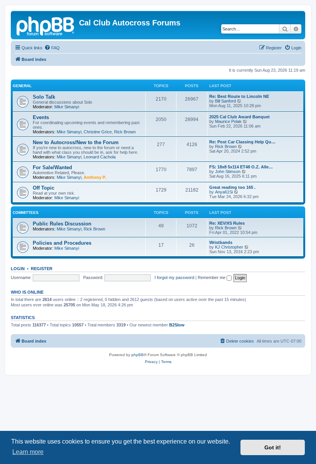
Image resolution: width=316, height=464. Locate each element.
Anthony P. (95, 177)
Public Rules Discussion (62, 224)
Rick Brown (125, 131)
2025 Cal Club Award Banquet (239, 116)
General (22, 86)
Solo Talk (44, 97)
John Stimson (227, 171)
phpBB (137, 355)
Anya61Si (224, 192)
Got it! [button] (272, 447)
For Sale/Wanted (52, 167)
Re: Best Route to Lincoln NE (239, 96)
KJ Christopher (229, 247)
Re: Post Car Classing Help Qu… (242, 142)
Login (18, 268)
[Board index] (46, 25)
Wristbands (220, 242)
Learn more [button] (28, 452)
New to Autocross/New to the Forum (76, 142)
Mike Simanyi (66, 106)
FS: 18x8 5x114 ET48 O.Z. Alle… (241, 167)
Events (41, 117)
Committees (26, 212)
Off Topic (43, 188)
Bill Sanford (225, 101)
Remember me (212, 277)
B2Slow (177, 325)
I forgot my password (174, 277)
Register (41, 268)
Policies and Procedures (62, 243)
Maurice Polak (228, 121)
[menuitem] (52, 47)
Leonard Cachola (100, 157)
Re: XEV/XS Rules (227, 223)
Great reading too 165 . (232, 187)
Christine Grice (98, 131)
